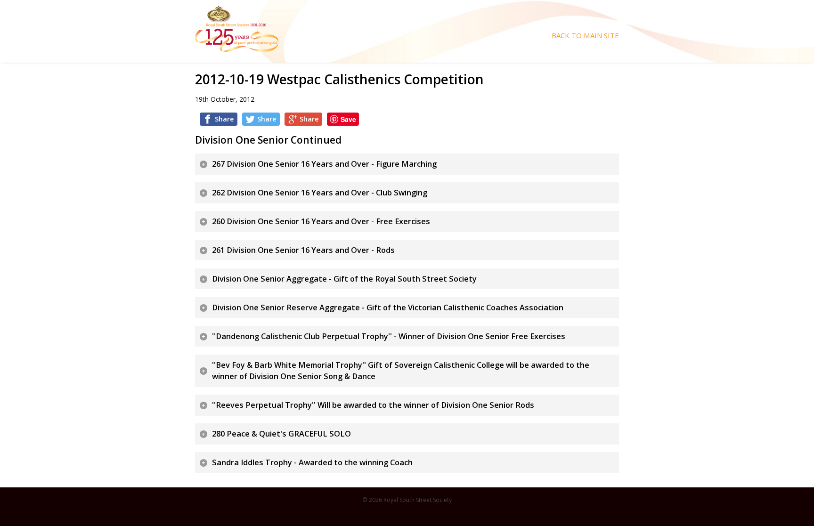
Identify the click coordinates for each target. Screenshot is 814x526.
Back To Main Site (585, 36)
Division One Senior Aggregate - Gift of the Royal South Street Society (344, 279)
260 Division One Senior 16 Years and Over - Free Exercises (321, 221)
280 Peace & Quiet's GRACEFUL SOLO (281, 434)
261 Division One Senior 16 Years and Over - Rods (303, 250)
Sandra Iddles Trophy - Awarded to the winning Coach (312, 462)
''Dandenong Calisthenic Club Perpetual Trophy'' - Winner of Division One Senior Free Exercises (388, 336)
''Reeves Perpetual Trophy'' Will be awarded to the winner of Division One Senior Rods (373, 405)
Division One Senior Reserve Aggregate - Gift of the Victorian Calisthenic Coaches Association (387, 307)
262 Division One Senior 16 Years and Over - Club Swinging (319, 192)
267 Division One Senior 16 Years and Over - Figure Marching (324, 164)
